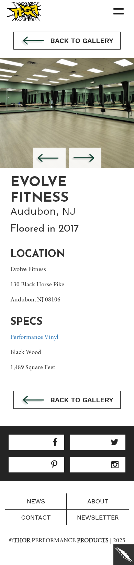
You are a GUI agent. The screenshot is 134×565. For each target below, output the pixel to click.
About (98, 501)
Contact (36, 517)
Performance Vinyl (34, 337)
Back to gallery (80, 40)
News (36, 501)
